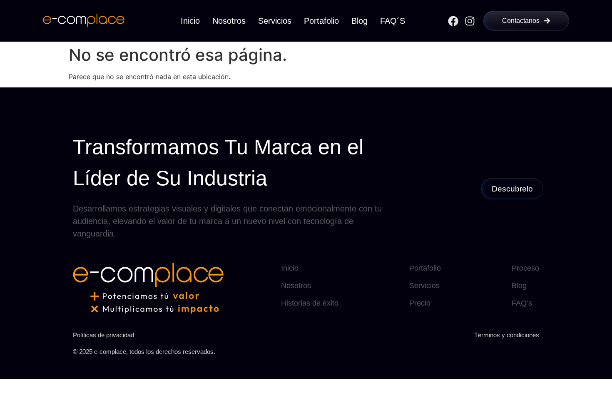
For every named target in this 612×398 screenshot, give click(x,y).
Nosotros (229, 20)
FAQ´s (392, 20)
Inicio (190, 20)
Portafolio (321, 20)
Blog (359, 20)
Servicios (274, 20)
